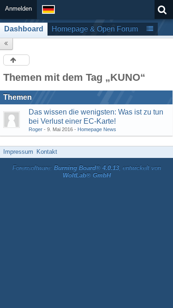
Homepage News (97, 129)
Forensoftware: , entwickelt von (86, 171)
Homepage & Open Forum (95, 29)
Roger (35, 129)
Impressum (18, 151)
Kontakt (46, 151)
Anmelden (18, 8)
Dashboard (23, 29)
